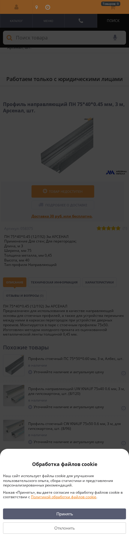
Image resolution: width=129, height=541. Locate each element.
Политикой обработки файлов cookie (63, 496)
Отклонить (64, 528)
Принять (64, 513)
